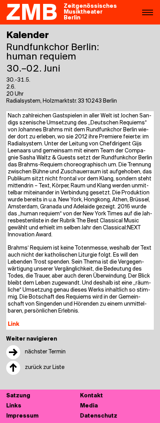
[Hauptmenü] (147, 12)
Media (89, 406)
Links (13, 406)
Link (13, 324)
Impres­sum (22, 416)
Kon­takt (91, 396)
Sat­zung (18, 396)
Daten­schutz (98, 416)
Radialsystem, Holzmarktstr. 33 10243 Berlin (61, 101)
